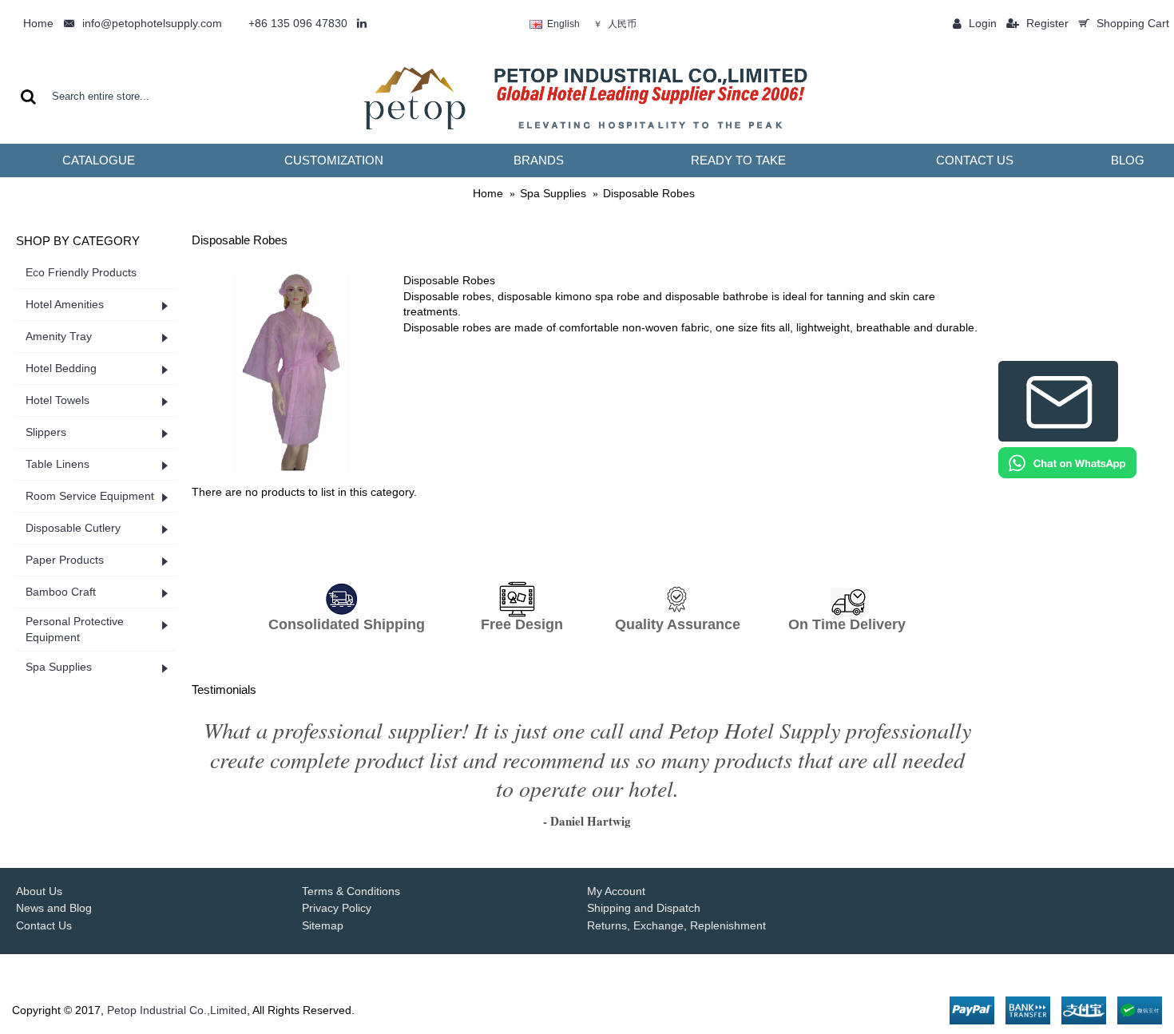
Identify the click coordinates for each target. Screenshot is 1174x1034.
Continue (950, 533)
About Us (39, 891)
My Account (616, 891)
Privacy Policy (336, 907)
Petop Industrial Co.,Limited (177, 1010)
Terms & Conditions (351, 891)
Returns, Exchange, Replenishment (676, 925)
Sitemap (322, 925)
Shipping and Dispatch (643, 907)
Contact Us (44, 925)
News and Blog (54, 907)
